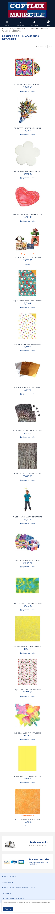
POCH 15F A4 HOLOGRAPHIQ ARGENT (27, 430)
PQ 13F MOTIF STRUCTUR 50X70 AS (27, 258)
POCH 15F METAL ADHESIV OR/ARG (27, 387)
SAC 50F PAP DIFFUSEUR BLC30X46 (27, 603)
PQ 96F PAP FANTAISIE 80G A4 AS (27, 776)
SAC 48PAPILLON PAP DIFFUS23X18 (27, 733)
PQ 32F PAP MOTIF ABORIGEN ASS (27, 128)
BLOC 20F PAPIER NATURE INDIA (27, 819)
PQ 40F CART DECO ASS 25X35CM (27, 344)
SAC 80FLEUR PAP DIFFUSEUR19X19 (27, 171)
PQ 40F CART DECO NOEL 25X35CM (27, 301)
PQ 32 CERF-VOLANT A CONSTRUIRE (27, 517)
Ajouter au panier (28, 91)
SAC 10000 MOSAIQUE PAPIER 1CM (27, 85)
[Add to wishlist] (26, 82)
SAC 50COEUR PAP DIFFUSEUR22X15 (27, 214)
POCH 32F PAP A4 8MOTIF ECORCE (27, 474)
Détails (27, 264)
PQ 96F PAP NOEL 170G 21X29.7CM (27, 690)
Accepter (8, 909)
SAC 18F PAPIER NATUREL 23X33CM (27, 646)
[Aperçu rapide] (29, 82)
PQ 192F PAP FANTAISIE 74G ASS (27, 560)
